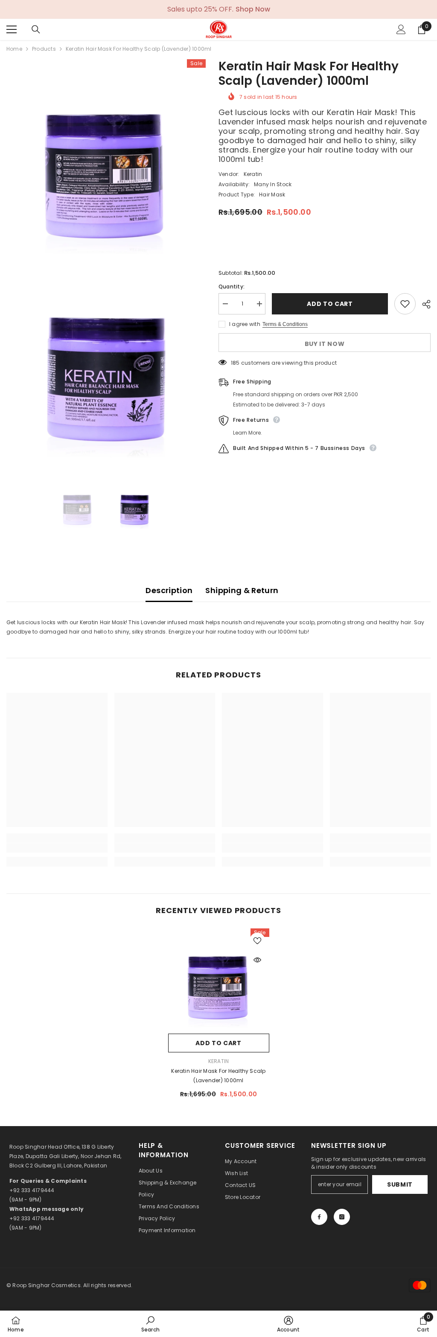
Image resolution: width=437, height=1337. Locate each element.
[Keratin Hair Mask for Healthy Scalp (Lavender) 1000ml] (218, 978)
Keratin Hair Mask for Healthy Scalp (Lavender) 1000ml (218, 1075)
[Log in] (401, 29)
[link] (57, 848)
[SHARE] (423, 304)
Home (14, 48)
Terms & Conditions (285, 324)
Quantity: (231, 286)
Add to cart (330, 304)
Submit (400, 1184)
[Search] (36, 29)
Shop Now (253, 9)
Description (169, 590)
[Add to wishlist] (405, 303)
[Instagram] (342, 1217)
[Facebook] (319, 1217)
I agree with (244, 324)
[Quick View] (257, 960)
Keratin (253, 174)
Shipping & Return (241, 590)
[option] (78, 505)
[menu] (11, 29)
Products (44, 48)
